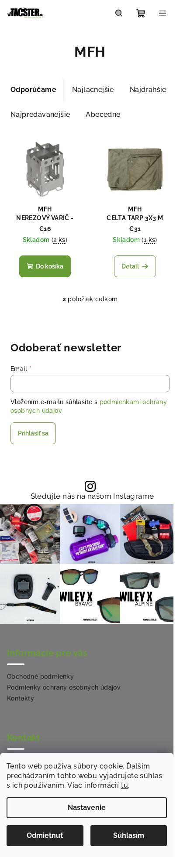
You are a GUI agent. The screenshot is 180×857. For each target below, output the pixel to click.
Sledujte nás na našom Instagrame (92, 496)
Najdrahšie (148, 89)
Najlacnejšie (93, 89)
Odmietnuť (45, 835)
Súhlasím (128, 835)
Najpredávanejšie (40, 114)
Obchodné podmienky (40, 676)
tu (124, 785)
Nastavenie (87, 807)
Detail (130, 266)
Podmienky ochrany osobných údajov (64, 687)
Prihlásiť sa (33, 433)
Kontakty (20, 698)
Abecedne (103, 114)
